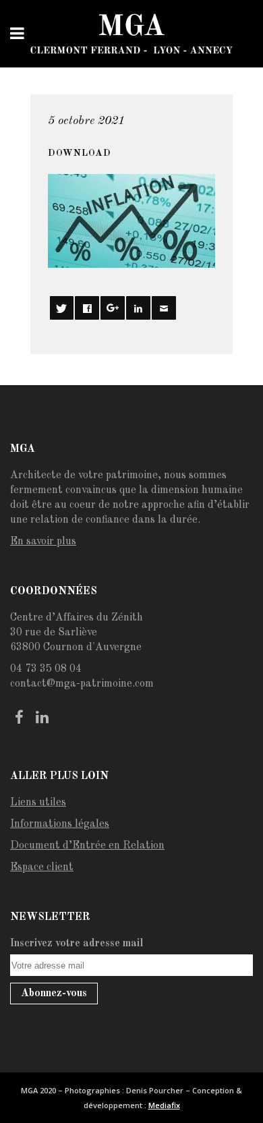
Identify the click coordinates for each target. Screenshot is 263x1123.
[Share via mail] (163, 308)
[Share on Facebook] (86, 308)
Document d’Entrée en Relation (87, 845)
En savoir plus (43, 541)
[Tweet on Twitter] (62, 308)
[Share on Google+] (112, 308)
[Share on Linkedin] (138, 308)
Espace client (42, 867)
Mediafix (164, 1105)
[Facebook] (19, 718)
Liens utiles (38, 802)
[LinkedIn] (42, 718)
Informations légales (59, 824)
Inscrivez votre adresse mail (77, 943)
